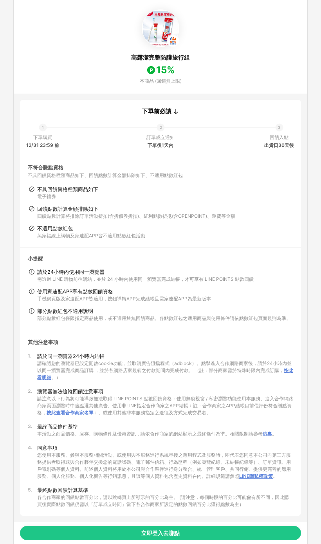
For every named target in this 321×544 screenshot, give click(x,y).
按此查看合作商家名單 (70, 413)
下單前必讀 (156, 111)
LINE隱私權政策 (256, 476)
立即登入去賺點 (160, 533)
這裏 (267, 434)
